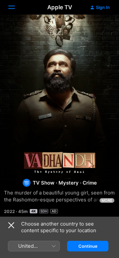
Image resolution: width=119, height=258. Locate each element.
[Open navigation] (15, 7)
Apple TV (59, 7)
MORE (106, 200)
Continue (88, 246)
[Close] (11, 225)
